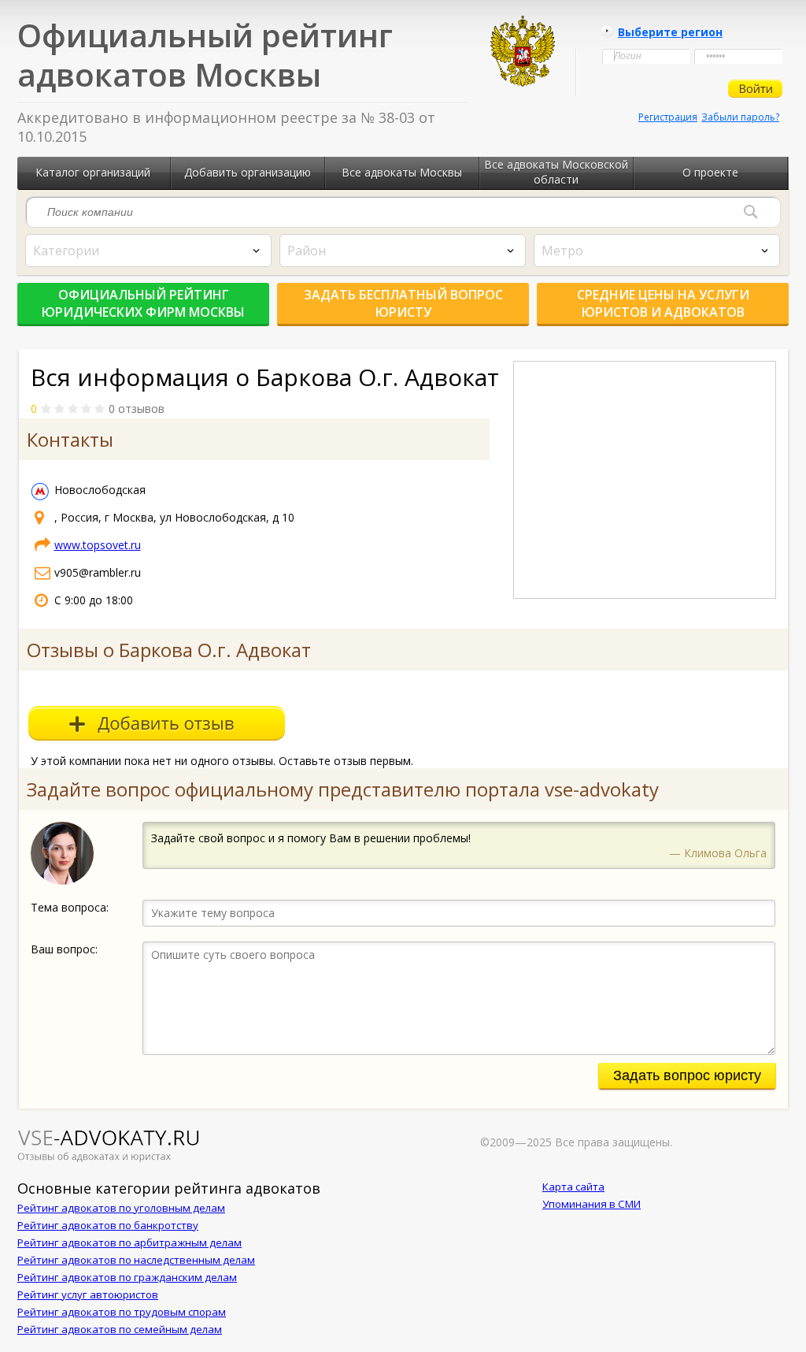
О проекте (710, 172)
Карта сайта (573, 1186)
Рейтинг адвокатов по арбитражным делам (129, 1242)
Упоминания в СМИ (591, 1204)
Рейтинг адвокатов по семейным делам (119, 1329)
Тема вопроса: (70, 907)
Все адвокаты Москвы (402, 172)
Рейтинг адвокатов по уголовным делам (121, 1208)
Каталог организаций (92, 172)
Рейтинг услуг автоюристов (87, 1294)
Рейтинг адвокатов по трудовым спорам (121, 1312)
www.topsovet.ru (97, 544)
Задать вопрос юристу (687, 1075)
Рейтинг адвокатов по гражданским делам (127, 1277)
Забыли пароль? (740, 117)
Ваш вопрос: (64, 949)
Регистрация (667, 117)
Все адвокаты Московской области (556, 172)
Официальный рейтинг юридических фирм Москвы (143, 303)
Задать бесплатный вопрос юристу (403, 303)
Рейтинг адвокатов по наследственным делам (136, 1260)
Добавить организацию (247, 172)
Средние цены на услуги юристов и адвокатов (663, 303)
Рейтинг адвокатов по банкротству (107, 1225)
